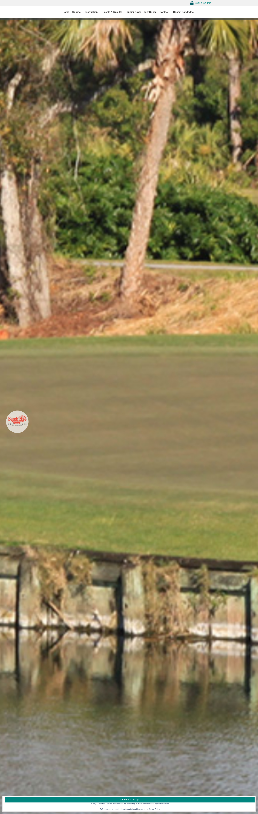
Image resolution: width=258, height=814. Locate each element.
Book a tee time (203, 3)
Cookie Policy (154, 809)
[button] (77, 12)
